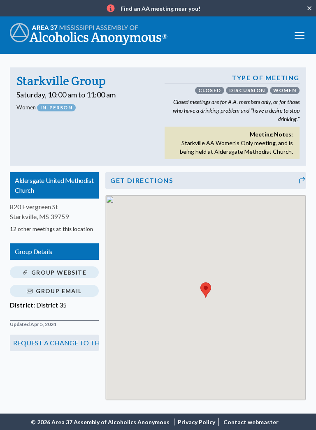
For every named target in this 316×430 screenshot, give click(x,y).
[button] (54, 343)
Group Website (58, 272)
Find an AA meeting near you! (160, 8)
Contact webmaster (251, 421)
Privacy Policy (196, 421)
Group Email (58, 290)
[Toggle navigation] (299, 34)
